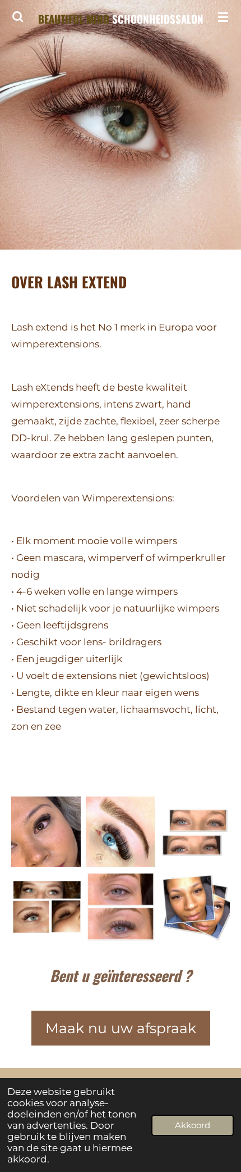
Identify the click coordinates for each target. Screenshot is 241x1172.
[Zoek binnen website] (18, 17)
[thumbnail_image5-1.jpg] (194, 906)
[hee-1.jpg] (121, 906)
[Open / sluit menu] (223, 17)
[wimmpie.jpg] (121, 831)
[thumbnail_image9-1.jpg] (194, 831)
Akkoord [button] (192, 1125)
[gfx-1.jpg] (46, 906)
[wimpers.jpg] (46, 831)
